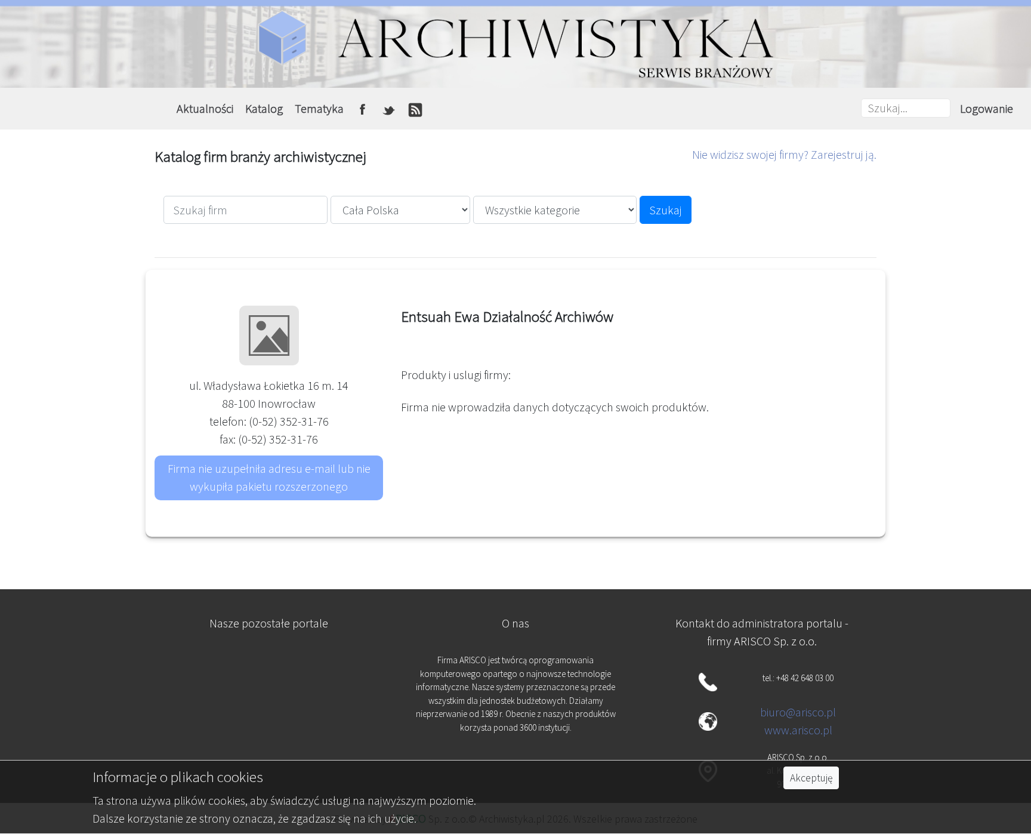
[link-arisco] (269, 725)
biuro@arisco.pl (798, 711)
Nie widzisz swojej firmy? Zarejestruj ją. (784, 154)
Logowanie (986, 108)
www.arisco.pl (798, 729)
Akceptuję (811, 777)
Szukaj (665, 209)
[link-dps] (269, 666)
